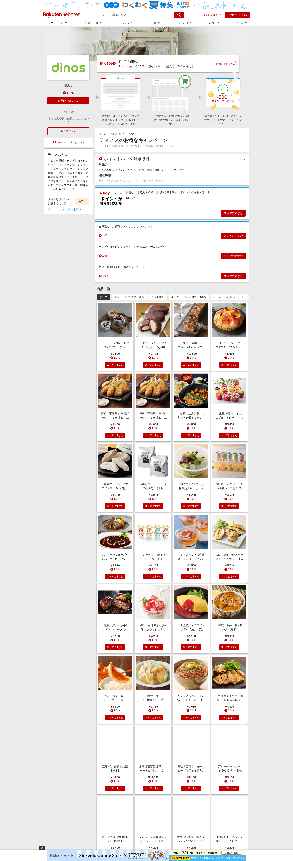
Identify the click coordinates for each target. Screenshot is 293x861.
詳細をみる (228, 63)
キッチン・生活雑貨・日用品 (189, 297)
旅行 (159, 23)
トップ (103, 134)
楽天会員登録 (68, 131)
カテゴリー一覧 (54, 23)
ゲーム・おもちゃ (224, 297)
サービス (187, 23)
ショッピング (129, 23)
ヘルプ (243, 23)
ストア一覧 (116, 134)
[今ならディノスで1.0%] (146, 43)
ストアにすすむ (233, 213)
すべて (103, 297)
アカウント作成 (237, 14)
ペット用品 (157, 297)
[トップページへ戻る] (61, 15)
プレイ (215, 23)
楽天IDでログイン (212, 15)
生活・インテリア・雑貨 (129, 297)
